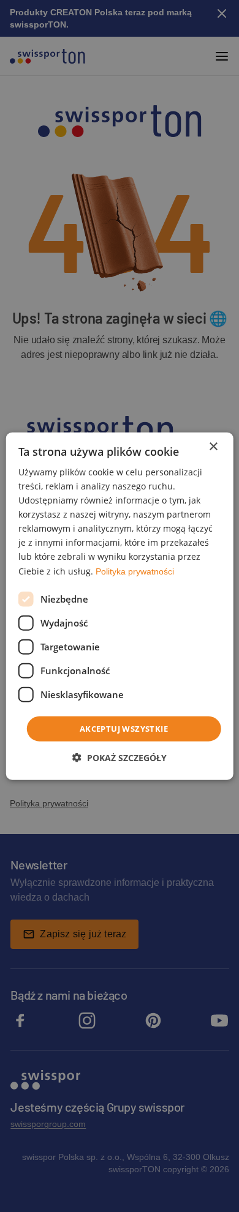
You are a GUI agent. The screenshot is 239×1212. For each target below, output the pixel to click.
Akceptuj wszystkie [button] (124, 728)
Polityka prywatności (135, 571)
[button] (119, 758)
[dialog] (119, 606)
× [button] (213, 446)
